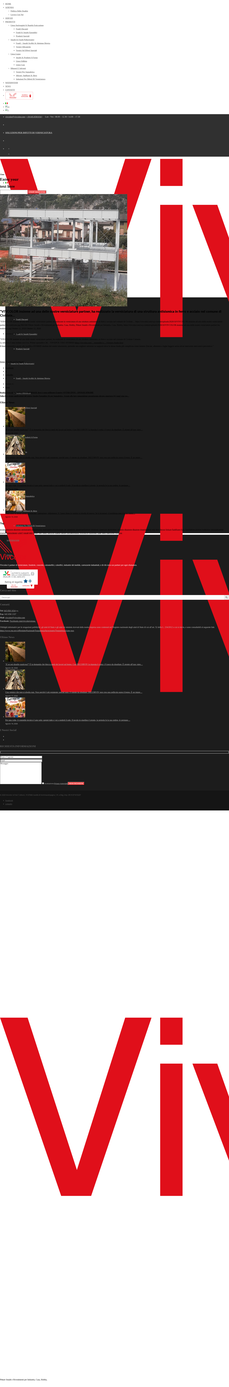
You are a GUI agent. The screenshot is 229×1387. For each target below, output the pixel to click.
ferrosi (162, 529)
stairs (104, 533)
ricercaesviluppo (72, 533)
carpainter (71, 529)
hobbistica (206, 529)
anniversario (26, 529)
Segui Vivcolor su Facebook (12, 362)
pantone (51, 533)
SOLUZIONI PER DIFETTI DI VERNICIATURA (28, 133)
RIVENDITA (84, 533)
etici (153, 529)
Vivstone (118, 533)
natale (35, 533)
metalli (26, 533)
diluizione (128, 529)
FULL (183, 529)
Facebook (9, 800)
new (40, 533)
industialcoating (217, 529)
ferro (158, 529)
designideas (112, 529)
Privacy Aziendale (61, 783)
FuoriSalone (190, 529)
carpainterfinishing (83, 529)
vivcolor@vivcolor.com (15, 117)
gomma (198, 529)
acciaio (2, 529)
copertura (103, 529)
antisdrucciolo (57, 529)
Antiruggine (47, 529)
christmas (95, 529)
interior (3, 533)
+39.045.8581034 (34, 117)
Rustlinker (93, 533)
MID (30, 533)
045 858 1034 (10, 611)
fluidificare (176, 529)
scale (99, 533)
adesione (9, 529)
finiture (168, 529)
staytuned (111, 533)
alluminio (17, 529)
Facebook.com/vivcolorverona (23, 621)
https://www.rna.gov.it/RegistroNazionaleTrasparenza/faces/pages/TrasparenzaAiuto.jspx (37, 631)
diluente (120, 529)
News (7, 387)
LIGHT (20, 533)
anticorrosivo (37, 529)
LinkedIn (8, 804)
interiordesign (11, 533)
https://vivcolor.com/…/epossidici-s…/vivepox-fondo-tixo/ (99, 343)
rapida (63, 533)
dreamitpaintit (145, 529)
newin (44, 533)
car (65, 529)
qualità (57, 533)
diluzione (136, 529)
